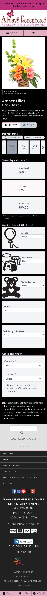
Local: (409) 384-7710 (23, 517)
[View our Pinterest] (23, 492)
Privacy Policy (11, 581)
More (5, 119)
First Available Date (34, 137)
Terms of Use (23, 585)
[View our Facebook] (14, 492)
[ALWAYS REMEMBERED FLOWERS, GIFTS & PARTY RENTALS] (23, 26)
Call (8, 593)
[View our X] (28, 492)
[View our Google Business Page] (19, 492)
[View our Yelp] (33, 492)
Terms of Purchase (31, 581)
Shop (13, 33)
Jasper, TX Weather (23, 572)
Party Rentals (23, 551)
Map (24, 593)
